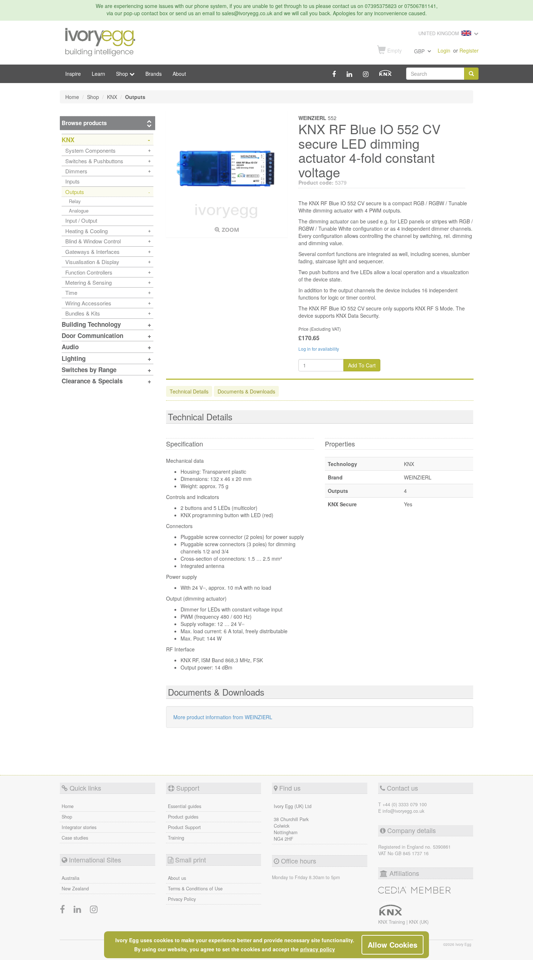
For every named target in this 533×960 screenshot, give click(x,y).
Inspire (73, 73)
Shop (67, 816)
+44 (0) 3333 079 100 (405, 804)
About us (177, 878)
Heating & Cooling (86, 231)
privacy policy (317, 949)
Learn (98, 73)
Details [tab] (189, 391)
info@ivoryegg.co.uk (403, 811)
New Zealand (75, 888)
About (179, 73)
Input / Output (81, 220)
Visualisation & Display (92, 261)
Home (68, 806)
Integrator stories (79, 827)
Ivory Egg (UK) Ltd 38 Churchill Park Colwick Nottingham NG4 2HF (292, 822)
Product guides (183, 816)
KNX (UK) (419, 922)
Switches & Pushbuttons (94, 161)
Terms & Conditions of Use (195, 888)
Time (71, 292)
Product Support (184, 827)
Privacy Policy (182, 899)
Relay (75, 201)
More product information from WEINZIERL (222, 717)
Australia (70, 878)
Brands (153, 73)
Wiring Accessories (88, 303)
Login (444, 50)
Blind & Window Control (93, 241)
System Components (90, 150)
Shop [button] (122, 73)
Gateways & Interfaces (92, 251)
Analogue (78, 210)
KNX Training (392, 922)
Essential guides (184, 806)
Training (176, 838)
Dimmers (76, 171)
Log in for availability (318, 349)
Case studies (75, 838)
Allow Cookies (392, 944)
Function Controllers (88, 272)
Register (469, 50)
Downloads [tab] (246, 391)
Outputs (74, 191)
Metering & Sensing (88, 282)
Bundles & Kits (82, 313)
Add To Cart (362, 365)
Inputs (72, 181)
